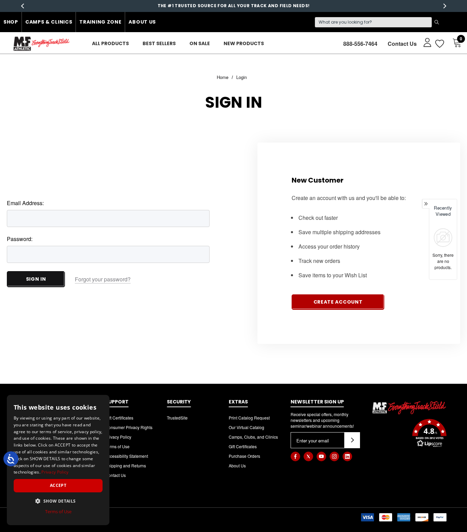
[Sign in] (424, 42)
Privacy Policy (118, 437)
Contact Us (402, 44)
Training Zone (100, 21)
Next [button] (444, 6)
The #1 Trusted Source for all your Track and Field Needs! (234, 6)
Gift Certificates (119, 418)
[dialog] (58, 460)
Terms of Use (117, 446)
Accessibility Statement (126, 456)
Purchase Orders (244, 456)
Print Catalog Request (249, 418)
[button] (409, 434)
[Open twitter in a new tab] (308, 456)
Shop (10, 21)
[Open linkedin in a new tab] (347, 456)
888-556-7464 (360, 44)
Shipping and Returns (125, 465)
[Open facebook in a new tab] (295, 456)
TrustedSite (177, 418)
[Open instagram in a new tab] (334, 456)
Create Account (338, 301)
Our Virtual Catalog (246, 427)
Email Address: (25, 203)
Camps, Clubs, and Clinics (253, 437)
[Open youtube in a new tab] (321, 456)
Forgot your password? (103, 279)
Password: (19, 239)
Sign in (36, 279)
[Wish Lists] (439, 44)
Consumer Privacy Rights (128, 427)
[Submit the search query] (436, 22)
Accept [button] (58, 485)
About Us (142, 21)
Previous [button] (22, 6)
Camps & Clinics (48, 21)
